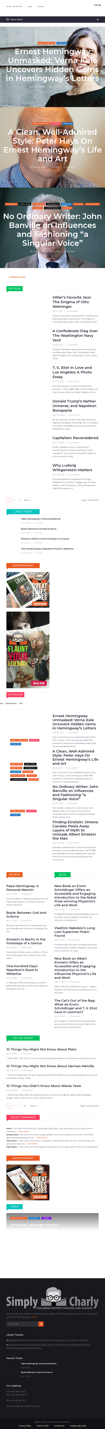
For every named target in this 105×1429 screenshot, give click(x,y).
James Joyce (39, 204)
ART (21, 703)
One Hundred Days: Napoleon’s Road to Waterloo (47, 549)
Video (46, 1218)
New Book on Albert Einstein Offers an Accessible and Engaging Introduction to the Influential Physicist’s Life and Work (75, 968)
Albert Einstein (17, 811)
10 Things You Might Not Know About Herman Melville (50, 1066)
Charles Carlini (39, 86)
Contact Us (59, 1426)
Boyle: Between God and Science (38, 529)
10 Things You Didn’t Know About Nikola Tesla (43, 1086)
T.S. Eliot (37, 208)
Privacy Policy (25, 1426)
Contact (41, 6)
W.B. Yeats (67, 208)
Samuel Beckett (92, 204)
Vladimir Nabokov (52, 208)
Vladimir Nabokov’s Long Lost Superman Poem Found (74, 932)
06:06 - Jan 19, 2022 (14, 6)
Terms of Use (43, 1426)
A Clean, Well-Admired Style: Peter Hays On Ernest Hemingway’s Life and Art (52, 145)
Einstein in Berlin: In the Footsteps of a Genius (45, 539)
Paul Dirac (78, 204)
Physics (15, 815)
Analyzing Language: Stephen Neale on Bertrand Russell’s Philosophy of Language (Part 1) (36, 1228)
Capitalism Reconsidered (75, 438)
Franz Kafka (11, 204)
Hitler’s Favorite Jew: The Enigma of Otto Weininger (71, 302)
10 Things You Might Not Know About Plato (41, 1049)
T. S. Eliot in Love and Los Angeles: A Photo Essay (72, 372)
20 (25, 1106)
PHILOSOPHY (11, 703)
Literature (61, 43)
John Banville (53, 204)
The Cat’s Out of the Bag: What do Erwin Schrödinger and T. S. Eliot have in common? (75, 1006)
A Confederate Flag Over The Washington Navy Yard (75, 335)
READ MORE (23, 1131)
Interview (56, 124)
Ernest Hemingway (46, 43)
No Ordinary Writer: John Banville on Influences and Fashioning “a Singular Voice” (52, 230)
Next (26, 500)
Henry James (25, 204)
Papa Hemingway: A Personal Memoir (41, 519)
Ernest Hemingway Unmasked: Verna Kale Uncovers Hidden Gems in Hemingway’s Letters (52, 65)
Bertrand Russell (18, 1218)
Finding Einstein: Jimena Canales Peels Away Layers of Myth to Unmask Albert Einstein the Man (75, 830)
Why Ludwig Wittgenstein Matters (72, 467)
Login (29, 6)
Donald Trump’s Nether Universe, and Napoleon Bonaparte (74, 406)
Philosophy (34, 1218)
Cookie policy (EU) (78, 1426)
